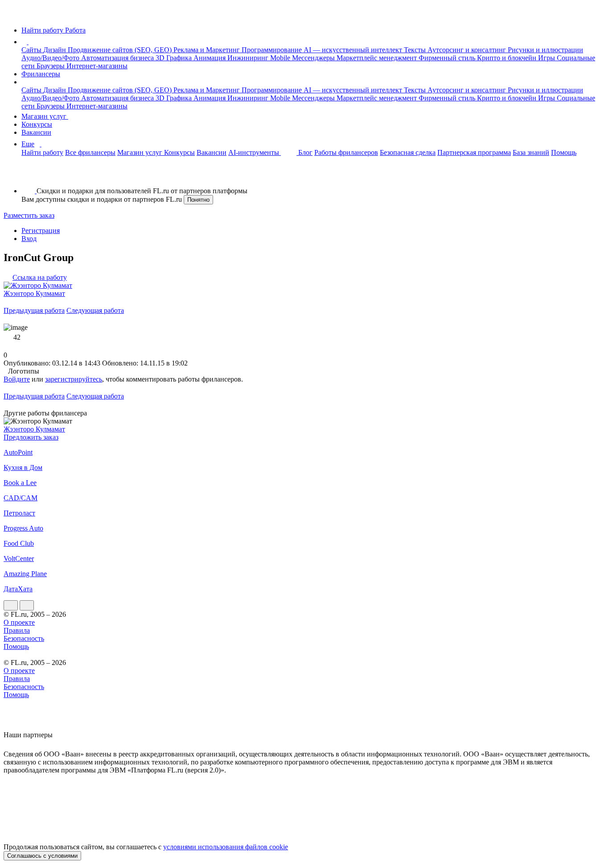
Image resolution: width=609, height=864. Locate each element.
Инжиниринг (248, 58)
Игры (547, 58)
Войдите (17, 379)
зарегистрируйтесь (73, 379)
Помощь (563, 152)
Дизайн (55, 50)
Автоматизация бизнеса (118, 58)
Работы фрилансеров (346, 152)
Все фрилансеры (90, 152)
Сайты (32, 50)
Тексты (416, 50)
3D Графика (174, 58)
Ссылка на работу (39, 277)
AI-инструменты (254, 152)
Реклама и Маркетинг (207, 50)
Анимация (210, 58)
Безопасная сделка (408, 152)
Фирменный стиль (448, 58)
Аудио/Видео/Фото (51, 58)
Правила (17, 630)
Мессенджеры (314, 58)
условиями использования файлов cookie (225, 847)
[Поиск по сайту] (28, 175)
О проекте (19, 622)
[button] (29, 42)
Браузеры (51, 66)
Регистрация (40, 230)
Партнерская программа (474, 152)
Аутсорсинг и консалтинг (468, 50)
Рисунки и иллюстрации (545, 50)
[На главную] (12, 15)
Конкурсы (36, 124)
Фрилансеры (40, 74)
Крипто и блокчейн (507, 58)
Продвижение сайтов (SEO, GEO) (120, 50)
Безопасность (24, 638)
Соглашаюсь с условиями (42, 855)
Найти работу (42, 152)
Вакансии (36, 132)
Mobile (281, 58)
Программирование (273, 50)
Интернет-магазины (97, 66)
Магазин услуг (44, 116)
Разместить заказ (29, 215)
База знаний (531, 152)
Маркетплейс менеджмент (378, 58)
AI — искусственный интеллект (354, 50)
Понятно (198, 199)
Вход (29, 238)
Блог (305, 152)
